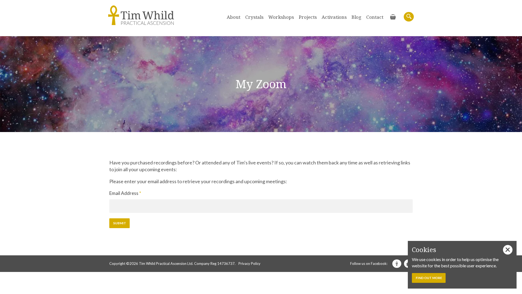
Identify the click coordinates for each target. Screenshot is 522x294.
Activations (334, 17)
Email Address (125, 193)
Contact (374, 17)
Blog (356, 17)
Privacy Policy (249, 263)
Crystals (254, 17)
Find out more (429, 278)
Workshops (281, 17)
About (233, 17)
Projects (308, 17)
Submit (119, 223)
